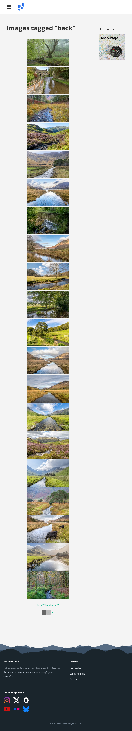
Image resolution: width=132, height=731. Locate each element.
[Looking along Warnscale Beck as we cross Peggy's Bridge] (48, 164)
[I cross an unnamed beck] (48, 108)
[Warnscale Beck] (48, 557)
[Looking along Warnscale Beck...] (48, 501)
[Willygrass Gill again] (48, 445)
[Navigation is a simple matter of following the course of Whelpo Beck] (48, 304)
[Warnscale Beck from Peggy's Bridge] (48, 360)
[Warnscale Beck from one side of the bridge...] (48, 417)
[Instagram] (6, 700)
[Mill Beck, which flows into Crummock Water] (48, 248)
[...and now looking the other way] (48, 529)
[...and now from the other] (48, 473)
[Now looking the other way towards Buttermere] (48, 192)
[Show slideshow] (48, 604)
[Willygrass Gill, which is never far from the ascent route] (48, 136)
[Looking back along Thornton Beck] (48, 332)
